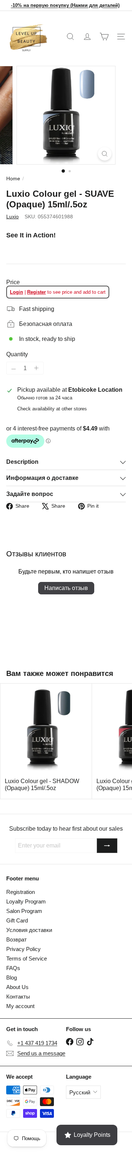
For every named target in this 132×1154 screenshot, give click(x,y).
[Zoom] (104, 154)
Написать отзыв (66, 588)
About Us (17, 987)
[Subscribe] (107, 845)
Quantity (17, 354)
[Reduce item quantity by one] (13, 369)
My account (20, 1006)
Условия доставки (29, 930)
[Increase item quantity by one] (36, 368)
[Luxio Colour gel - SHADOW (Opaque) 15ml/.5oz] (46, 741)
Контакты (18, 996)
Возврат (16, 939)
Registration (20, 892)
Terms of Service (26, 958)
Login (16, 292)
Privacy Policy (23, 949)
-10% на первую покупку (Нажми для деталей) (65, 5)
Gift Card (17, 920)
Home (13, 178)
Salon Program (24, 911)
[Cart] (104, 36)
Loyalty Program (26, 901)
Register (36, 292)
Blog (11, 977)
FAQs (13, 968)
